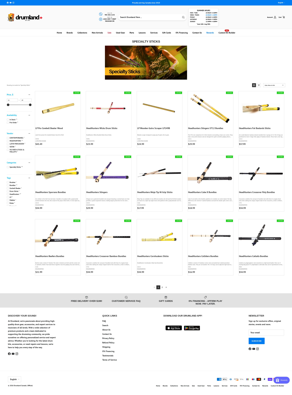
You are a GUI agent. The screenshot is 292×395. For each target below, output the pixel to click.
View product (59, 123)
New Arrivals (97, 32)
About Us (106, 329)
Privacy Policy (108, 338)
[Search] (183, 17)
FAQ (104, 321)
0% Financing (182, 32)
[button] (254, 85)
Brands (70, 32)
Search (105, 325)
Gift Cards (166, 32)
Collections (82, 32)
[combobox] (149, 17)
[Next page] (166, 287)
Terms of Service (109, 359)
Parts (132, 32)
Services (154, 32)
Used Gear (120, 32)
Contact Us (197, 32)
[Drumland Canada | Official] (25, 17)
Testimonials (107, 355)
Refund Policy (108, 342)
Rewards (210, 32)
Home (59, 32)
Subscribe (257, 341)
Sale (109, 32)
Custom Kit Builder (227, 32)
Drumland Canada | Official (23, 386)
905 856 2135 (110, 15)
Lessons (142, 32)
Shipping (106, 347)
